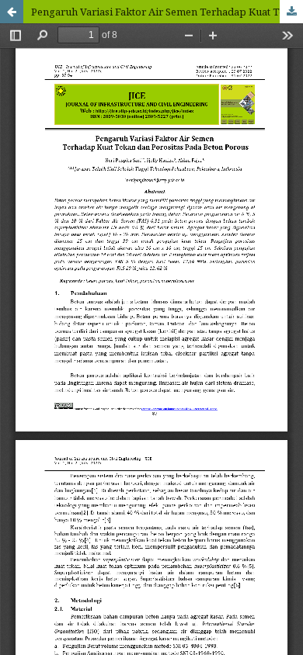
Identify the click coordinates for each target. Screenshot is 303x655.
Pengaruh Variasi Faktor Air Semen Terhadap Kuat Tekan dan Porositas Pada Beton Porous (167, 12)
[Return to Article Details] (11, 11)
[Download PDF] (291, 11)
